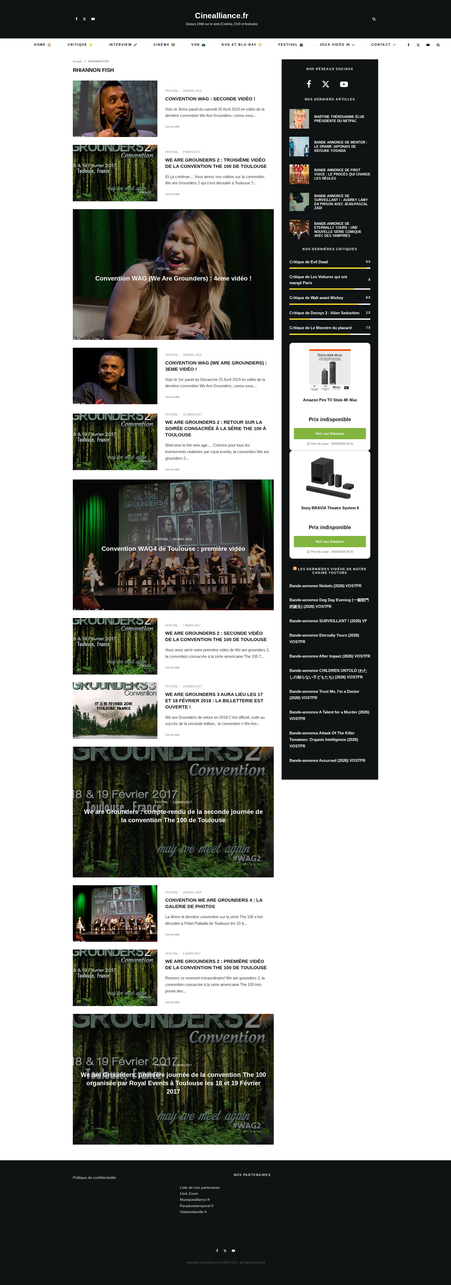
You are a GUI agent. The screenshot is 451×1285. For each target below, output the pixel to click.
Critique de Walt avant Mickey (316, 297)
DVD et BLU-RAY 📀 (242, 45)
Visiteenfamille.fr (193, 1212)
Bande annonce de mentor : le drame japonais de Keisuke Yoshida (340, 146)
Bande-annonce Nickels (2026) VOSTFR (325, 586)
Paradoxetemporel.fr (197, 1206)
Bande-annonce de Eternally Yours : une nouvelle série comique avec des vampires (337, 230)
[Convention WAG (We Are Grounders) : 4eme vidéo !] (173, 274)
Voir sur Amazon (330, 433)
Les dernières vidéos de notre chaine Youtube (332, 571)
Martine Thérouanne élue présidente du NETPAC (339, 119)
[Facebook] (76, 19)
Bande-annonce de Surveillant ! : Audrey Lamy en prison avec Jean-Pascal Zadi (341, 202)
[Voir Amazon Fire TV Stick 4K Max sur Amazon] (330, 370)
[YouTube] (93, 19)
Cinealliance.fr (221, 16)
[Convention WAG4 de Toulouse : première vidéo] (173, 544)
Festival (171, 90)
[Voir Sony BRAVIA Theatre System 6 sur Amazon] (330, 478)
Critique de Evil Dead (308, 262)
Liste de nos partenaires (200, 1187)
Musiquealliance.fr (195, 1199)
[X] (84, 19)
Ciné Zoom (189, 1193)
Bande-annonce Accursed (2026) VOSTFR (327, 760)
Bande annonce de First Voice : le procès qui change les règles (342, 174)
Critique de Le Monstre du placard (320, 327)
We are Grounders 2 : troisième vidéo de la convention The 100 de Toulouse (216, 163)
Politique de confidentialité (94, 1177)
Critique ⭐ (80, 45)
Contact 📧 (384, 45)
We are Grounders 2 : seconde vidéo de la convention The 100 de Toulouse (216, 636)
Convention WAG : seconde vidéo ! (210, 98)
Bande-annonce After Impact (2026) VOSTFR (329, 656)
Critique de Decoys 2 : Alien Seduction (324, 313)
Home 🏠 (43, 45)
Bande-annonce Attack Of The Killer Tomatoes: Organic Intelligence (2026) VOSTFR (323, 739)
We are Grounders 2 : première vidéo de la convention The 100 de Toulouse (216, 964)
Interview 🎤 (123, 45)
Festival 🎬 (291, 45)
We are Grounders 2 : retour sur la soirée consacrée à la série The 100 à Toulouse (215, 428)
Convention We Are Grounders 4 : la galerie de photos (213, 903)
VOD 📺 (198, 45)
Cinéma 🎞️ (164, 45)
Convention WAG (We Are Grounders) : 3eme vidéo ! (216, 366)
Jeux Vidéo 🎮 (335, 45)
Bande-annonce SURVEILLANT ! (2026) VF (328, 621)
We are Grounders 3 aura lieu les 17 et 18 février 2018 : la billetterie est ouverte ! (214, 701)
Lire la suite (172, 126)
